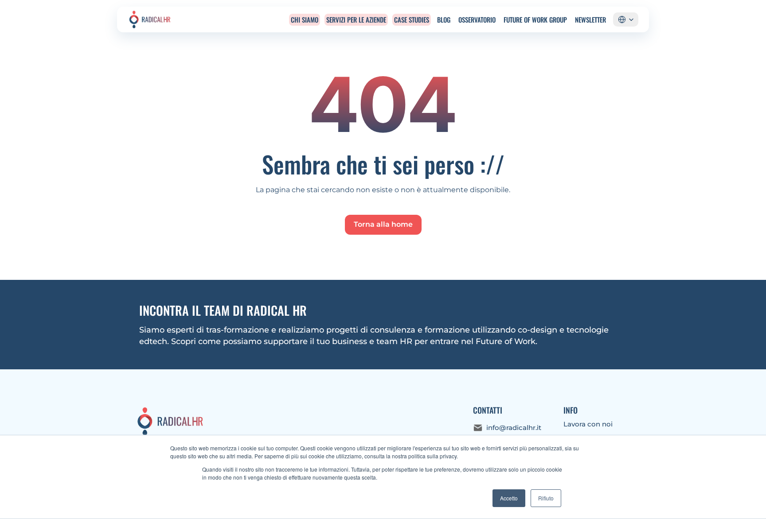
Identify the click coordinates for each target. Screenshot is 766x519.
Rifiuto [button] (546, 498)
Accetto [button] (509, 498)
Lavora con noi (588, 424)
